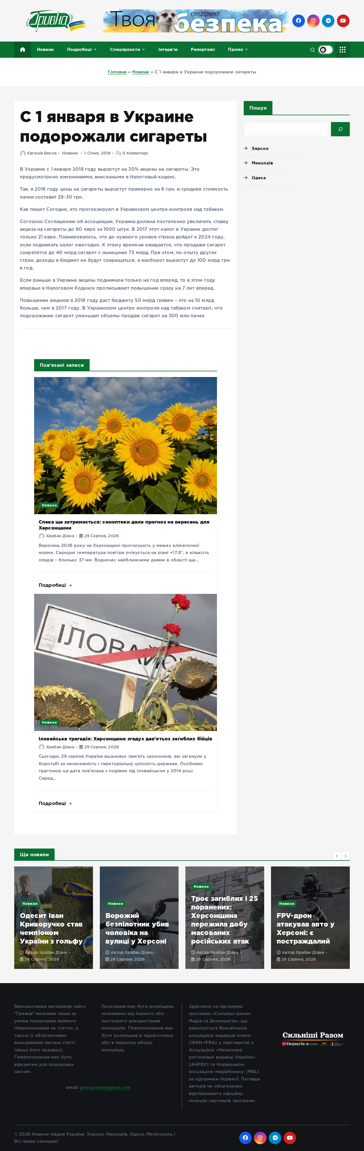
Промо (235, 49)
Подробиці (79, 49)
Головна (117, 72)
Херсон (260, 148)
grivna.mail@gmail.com (105, 1088)
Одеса (259, 177)
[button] (337, 856)
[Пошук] (340, 129)
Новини (45, 49)
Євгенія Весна (42, 153)
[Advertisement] (297, 233)
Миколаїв (262, 162)
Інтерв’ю (168, 49)
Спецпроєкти (125, 49)
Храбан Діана (60, 536)
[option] (53, 917)
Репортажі (203, 49)
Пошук (258, 107)
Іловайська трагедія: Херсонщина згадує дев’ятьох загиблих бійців (125, 738)
